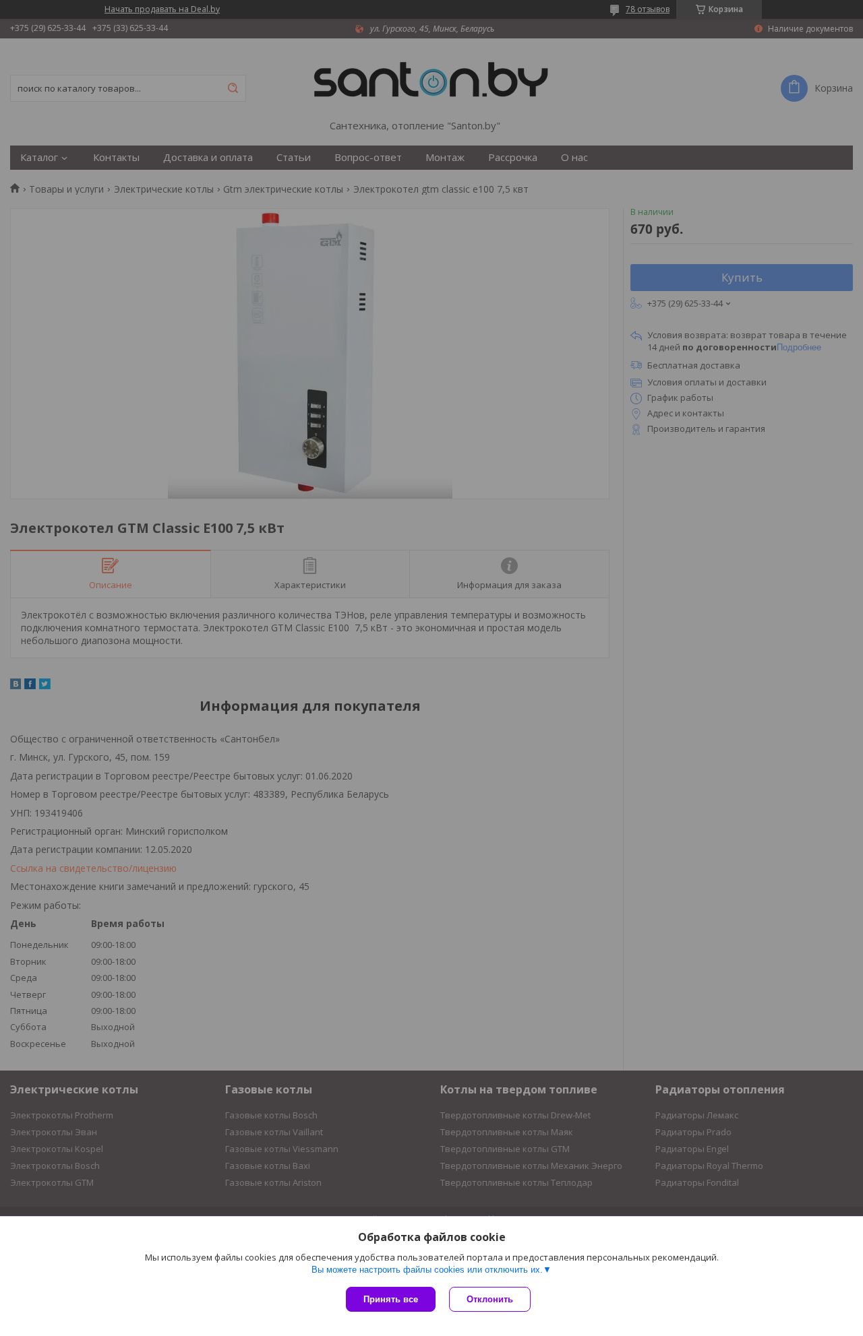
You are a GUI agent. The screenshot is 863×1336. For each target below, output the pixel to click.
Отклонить (490, 1299)
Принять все (390, 1299)
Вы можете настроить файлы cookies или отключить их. (427, 1270)
